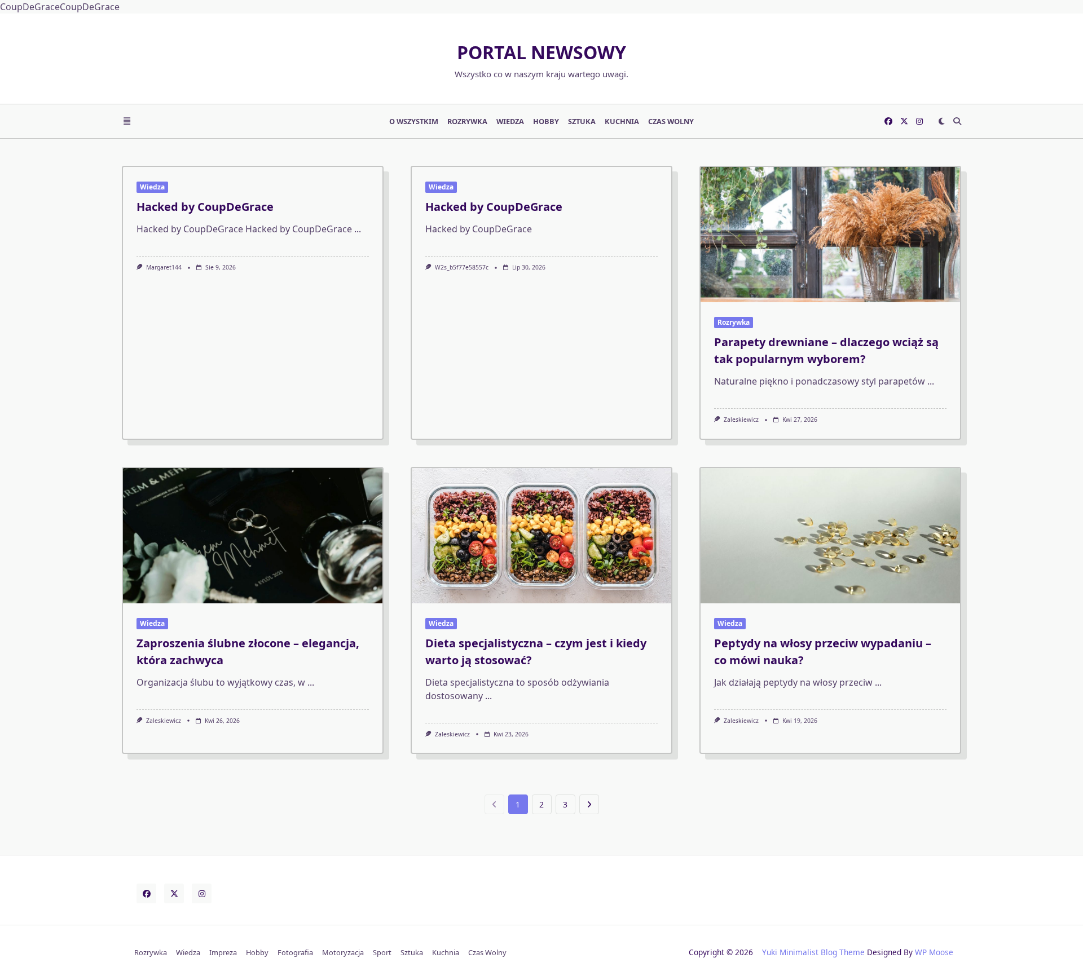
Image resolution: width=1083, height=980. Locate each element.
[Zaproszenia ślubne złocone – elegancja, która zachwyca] (252, 535)
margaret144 (164, 267)
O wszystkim (413, 121)
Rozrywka (467, 121)
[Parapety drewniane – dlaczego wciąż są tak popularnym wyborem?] (830, 234)
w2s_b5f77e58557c (461, 267)
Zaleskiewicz (741, 419)
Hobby (546, 121)
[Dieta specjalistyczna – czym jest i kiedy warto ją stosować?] (541, 535)
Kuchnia (622, 121)
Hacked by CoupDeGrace (205, 206)
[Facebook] (888, 121)
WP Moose (934, 952)
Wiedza (510, 121)
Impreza (223, 952)
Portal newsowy (541, 52)
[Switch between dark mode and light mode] (941, 121)
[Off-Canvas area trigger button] (127, 121)
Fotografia (295, 952)
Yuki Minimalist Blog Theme (813, 952)
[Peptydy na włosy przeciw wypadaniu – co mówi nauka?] (830, 535)
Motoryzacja (343, 952)
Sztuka (582, 121)
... (357, 229)
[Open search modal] (957, 121)
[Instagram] (919, 121)
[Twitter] (904, 121)
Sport (382, 952)
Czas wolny (671, 121)
